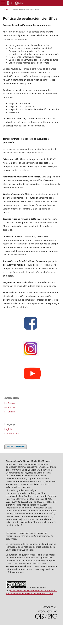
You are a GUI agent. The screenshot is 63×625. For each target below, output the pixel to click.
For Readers (9, 403)
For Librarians (10, 411)
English (8, 429)
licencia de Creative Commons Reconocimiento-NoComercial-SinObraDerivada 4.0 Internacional (31, 592)
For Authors (9, 407)
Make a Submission (15, 446)
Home (5, 9)
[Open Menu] (3, 3)
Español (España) (12, 433)
